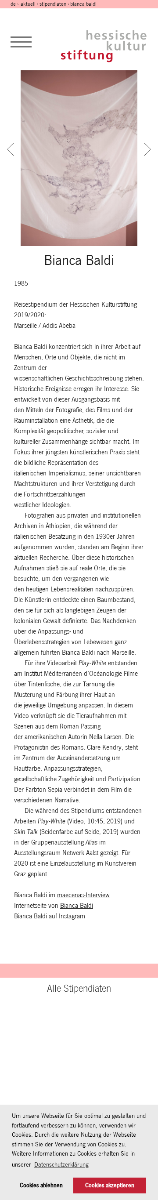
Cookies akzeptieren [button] (109, 1185)
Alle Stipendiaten (79, 988)
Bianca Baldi (76, 905)
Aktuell (28, 4)
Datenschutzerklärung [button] (61, 1164)
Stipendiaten (53, 4)
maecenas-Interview (83, 895)
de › (15, 4)
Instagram (72, 916)
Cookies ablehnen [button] (41, 1185)
